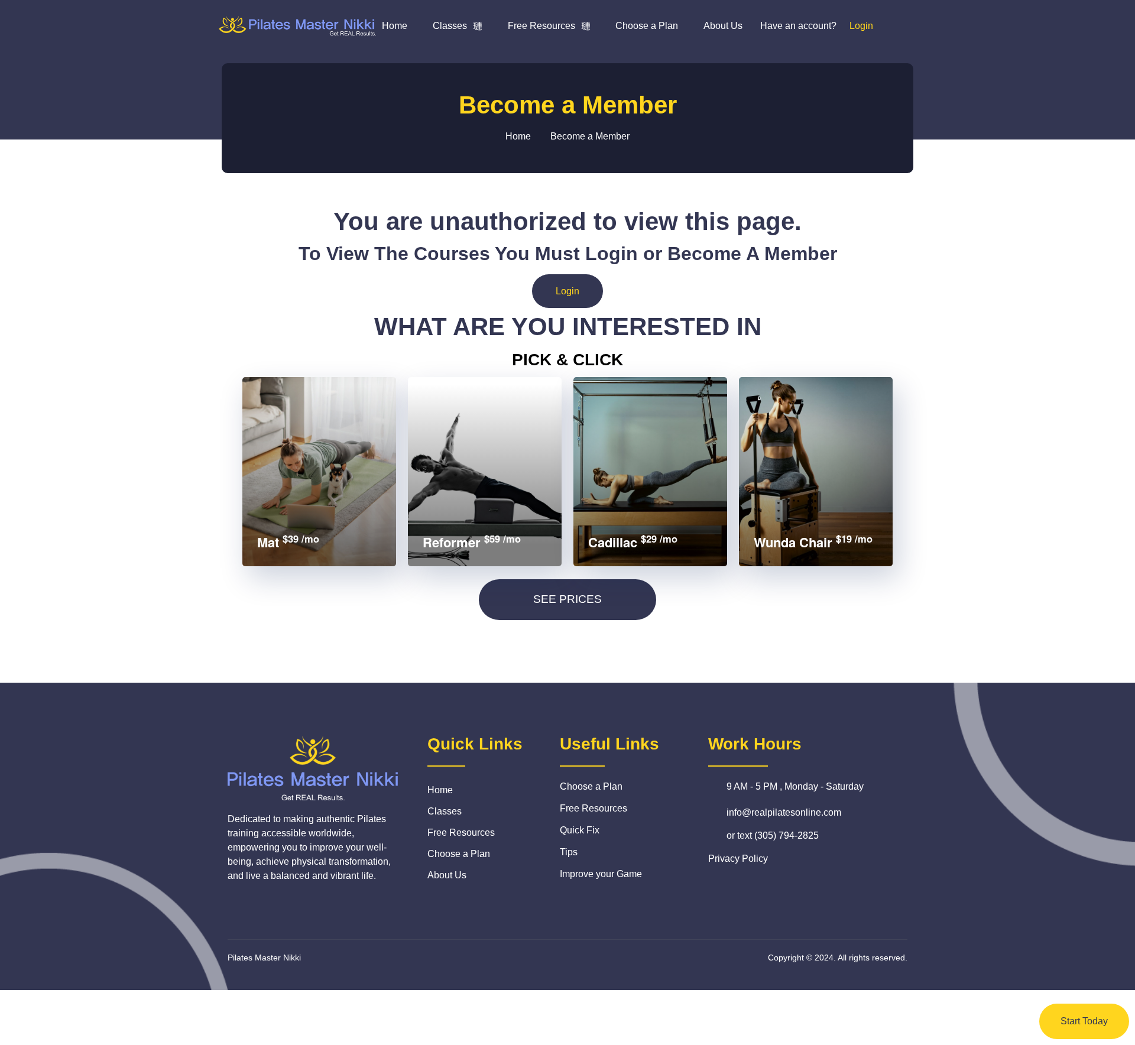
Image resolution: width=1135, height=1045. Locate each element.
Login (567, 291)
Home (394, 26)
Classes (450, 26)
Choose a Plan (646, 26)
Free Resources (541, 26)
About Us (722, 26)
